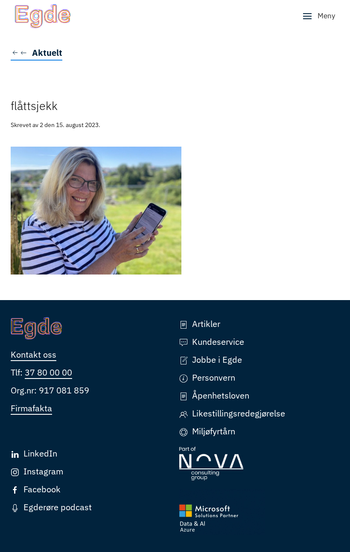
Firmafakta (31, 408)
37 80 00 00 (48, 372)
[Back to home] (42, 16)
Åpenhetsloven (220, 395)
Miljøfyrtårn (213, 431)
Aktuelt (47, 52)
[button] (319, 16)
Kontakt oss (33, 354)
